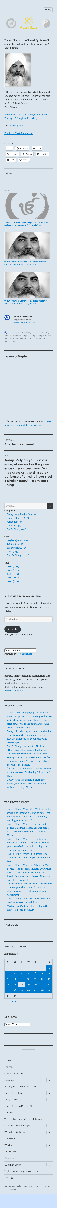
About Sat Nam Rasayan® (18, 1106)
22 (49, 984)
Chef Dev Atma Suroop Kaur (19, 1125)
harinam (12, 333)
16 (8, 984)
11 (22, 979)
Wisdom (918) (14, 521)
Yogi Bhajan (9, 341)
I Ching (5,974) (15, 544)
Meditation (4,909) (17, 547)
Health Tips (10, 1151)
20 (35, 984)
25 (21, 990)
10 (15, 979)
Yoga (46, 338)
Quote (34, 333)
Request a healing (13, 690)
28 (42, 990)
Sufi (26, 338)
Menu (48, 10)
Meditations (10, 1080)
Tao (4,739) (13, 551)
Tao (29, 338)
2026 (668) (13, 566)
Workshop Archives (14, 1132)
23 (8, 990)
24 (14, 990)
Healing (31, 336)
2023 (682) (13, 577)
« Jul (14, 1001)
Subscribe (12, 629)
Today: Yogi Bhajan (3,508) (21, 514)
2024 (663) (13, 574)
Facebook (11, 925)
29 (49, 990)
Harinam (9, 1067)
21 (42, 984)
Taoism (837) (14, 525)
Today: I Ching (11, 1099)
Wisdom (8, 1145)
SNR (21, 338)
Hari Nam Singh (20, 336)
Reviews (8, 1112)
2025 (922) (13, 570)
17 (15, 984)
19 (28, 984)
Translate (27, 653)
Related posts (16, 125)
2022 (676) (13, 581)
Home (7, 1060)
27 (35, 990)
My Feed (9, 1178)
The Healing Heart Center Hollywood (23, 1119)
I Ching (39, 336)
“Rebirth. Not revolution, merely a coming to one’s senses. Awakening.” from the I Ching (29, 772)
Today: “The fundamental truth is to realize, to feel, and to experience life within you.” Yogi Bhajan (26, 783)
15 (49, 979)
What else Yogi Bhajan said (18, 133)
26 (28, 990)
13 (35, 979)
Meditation (14, 338)
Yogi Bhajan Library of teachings (21, 1171)
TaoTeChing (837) (16, 529)
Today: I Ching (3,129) (18, 518)
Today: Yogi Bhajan (14, 1093)
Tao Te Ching (37, 338)
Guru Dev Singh (12, 1165)
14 (42, 979)
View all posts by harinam (24, 322)
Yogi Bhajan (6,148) (17, 540)
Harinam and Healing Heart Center (19, 1186)
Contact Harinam (13, 1073)
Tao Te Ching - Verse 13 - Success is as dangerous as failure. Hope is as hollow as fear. (28, 858)
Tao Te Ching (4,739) (18, 555)
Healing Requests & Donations (20, 1086)
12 (28, 979)
